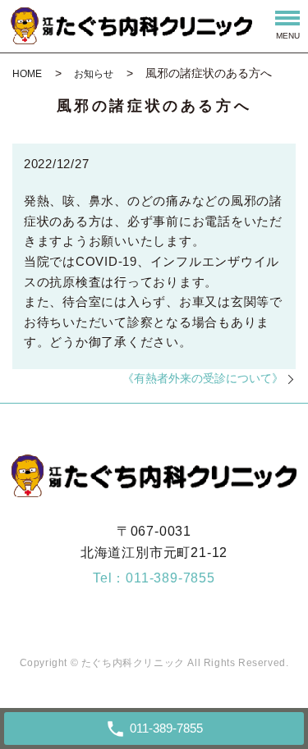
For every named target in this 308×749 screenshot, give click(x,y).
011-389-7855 (170, 578)
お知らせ (93, 74)
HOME (27, 74)
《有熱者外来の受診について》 (202, 378)
